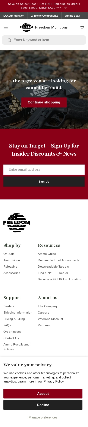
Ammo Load (72, 15)
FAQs (7, 325)
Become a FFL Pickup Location (59, 279)
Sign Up (44, 181)
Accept (43, 393)
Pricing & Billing (14, 319)
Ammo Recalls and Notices (16, 347)
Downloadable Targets (53, 266)
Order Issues (12, 331)
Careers (43, 312)
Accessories (11, 273)
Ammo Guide (47, 253)
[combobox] (47, 40)
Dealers (8, 306)
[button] (6, 27)
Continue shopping (44, 102)
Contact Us (11, 338)
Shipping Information (17, 312)
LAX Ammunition (13, 15)
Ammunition (11, 260)
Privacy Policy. (54, 381)
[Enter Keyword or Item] (9, 40)
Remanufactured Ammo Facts (58, 260)
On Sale (9, 253)
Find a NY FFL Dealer (53, 273)
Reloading (10, 266)
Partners (44, 325)
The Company (47, 306)
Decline (43, 405)
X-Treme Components (44, 15)
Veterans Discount (50, 319)
